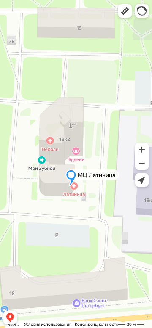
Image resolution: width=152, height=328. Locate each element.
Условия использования (47, 324)
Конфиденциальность (96, 324)
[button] (125, 11)
